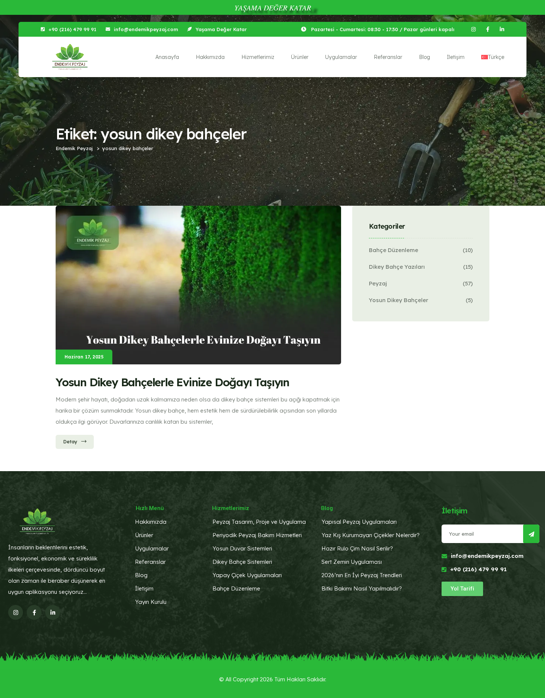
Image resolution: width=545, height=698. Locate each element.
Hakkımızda (210, 57)
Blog (424, 57)
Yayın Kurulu (150, 601)
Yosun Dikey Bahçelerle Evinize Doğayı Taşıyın (172, 382)
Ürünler (299, 57)
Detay (70, 441)
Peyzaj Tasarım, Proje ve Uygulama (259, 521)
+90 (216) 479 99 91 (72, 29)
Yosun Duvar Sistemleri (242, 548)
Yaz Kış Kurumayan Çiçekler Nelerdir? (370, 535)
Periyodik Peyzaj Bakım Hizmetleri (257, 535)
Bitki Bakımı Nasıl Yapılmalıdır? (361, 588)
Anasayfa (167, 57)
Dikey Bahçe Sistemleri (242, 561)
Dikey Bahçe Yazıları (397, 266)
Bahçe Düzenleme (393, 250)
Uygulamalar (341, 57)
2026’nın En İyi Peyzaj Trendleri (361, 575)
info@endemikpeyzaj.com (146, 29)
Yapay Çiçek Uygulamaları (247, 575)
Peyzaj (378, 283)
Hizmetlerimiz (257, 57)
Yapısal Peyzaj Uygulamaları (359, 521)
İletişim (456, 57)
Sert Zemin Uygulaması (351, 561)
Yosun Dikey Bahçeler (398, 300)
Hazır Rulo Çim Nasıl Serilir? (357, 548)
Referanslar (388, 57)
